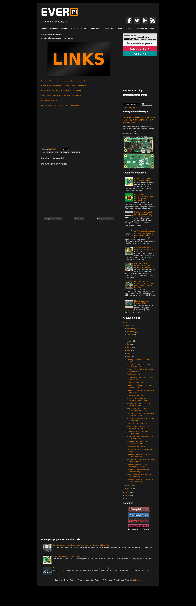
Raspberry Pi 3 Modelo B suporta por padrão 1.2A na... (140, 386)
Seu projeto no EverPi (79, 28)
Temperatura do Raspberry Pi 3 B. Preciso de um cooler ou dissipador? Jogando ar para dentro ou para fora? (144, 232)
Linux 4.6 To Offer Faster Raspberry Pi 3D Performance (61, 91)
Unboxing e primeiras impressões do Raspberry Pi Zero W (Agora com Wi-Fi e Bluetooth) (139, 119)
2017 (127, 323)
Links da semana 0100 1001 (137, 395)
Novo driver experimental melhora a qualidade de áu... (140, 437)
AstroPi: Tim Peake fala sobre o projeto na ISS (138, 432)
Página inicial (79, 219)
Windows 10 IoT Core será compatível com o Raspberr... (140, 460)
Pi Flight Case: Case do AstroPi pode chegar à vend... (140, 378)
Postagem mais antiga (105, 219)
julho (129, 344)
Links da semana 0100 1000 (137, 423)
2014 (127, 495)
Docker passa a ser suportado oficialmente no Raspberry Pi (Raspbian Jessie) (81, 568)
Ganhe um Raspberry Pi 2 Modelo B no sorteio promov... (140, 365)
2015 (127, 492)
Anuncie (129, 28)
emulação (50, 152)
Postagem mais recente (52, 219)
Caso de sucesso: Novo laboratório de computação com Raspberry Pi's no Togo (81, 545)
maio (129, 350)
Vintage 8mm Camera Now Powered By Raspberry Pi (61, 95)
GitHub (64, 28)
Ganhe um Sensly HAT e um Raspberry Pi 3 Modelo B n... (138, 465)
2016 (127, 326)
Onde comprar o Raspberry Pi (102, 28)
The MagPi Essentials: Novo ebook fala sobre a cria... (139, 475)
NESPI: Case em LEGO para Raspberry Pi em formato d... (138, 399)
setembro (131, 338)
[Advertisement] (79, 128)
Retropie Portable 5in (49, 100)
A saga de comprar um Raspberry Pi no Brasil (142, 179)
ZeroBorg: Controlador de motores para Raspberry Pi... (139, 442)
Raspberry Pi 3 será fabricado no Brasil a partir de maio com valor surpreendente (143, 197)
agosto (130, 341)
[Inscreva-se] (129, 23)
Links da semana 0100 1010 (137, 382)
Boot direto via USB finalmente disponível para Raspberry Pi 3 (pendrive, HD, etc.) (143, 284)
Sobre (120, 28)
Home (44, 28)
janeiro (130, 488)
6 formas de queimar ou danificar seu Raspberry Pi (143, 248)
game (57, 152)
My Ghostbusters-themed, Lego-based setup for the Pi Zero (63, 105)
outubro (130, 335)
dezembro (131, 328)
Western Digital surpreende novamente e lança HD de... (138, 409)
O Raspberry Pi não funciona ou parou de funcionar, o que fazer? (142, 265)
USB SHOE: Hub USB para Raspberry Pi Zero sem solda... (140, 414)
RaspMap (54, 28)
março (129, 356)
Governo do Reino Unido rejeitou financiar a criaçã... (139, 470)
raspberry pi (65, 152)
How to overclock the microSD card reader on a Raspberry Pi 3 (64, 86)
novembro (131, 332)
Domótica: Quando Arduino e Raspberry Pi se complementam (64, 81)
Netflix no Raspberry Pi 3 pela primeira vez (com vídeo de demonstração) (143, 214)
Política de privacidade (145, 28)
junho (129, 347)
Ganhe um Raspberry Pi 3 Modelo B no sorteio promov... (140, 455)
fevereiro (130, 485)
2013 (127, 499)
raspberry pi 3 (75, 152)
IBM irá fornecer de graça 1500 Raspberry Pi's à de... (138, 427)
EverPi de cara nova (134, 374)
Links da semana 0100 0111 (137, 446)
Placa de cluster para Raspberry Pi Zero (141, 302)
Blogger (138, 580)
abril (129, 353)
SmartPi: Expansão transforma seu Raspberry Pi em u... (139, 404)
